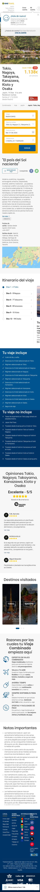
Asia (15, 105)
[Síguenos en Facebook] (32, 823)
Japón (22, 105)
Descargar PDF (11, 171)
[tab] (17, 287)
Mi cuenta (32, 9)
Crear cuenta (24, 9)
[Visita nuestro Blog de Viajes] (34, 854)
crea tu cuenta (20, 33)
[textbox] (20, 115)
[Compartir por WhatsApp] (37, 171)
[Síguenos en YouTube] (32, 833)
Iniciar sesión (33, 22)
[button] (20, 124)
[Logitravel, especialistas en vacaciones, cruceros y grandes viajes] (8, 3)
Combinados (6, 105)
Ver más (7, 530)
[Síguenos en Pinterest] (32, 844)
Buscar (27, 148)
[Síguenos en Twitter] (32, 839)
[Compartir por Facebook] (31, 171)
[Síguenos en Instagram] (32, 828)
